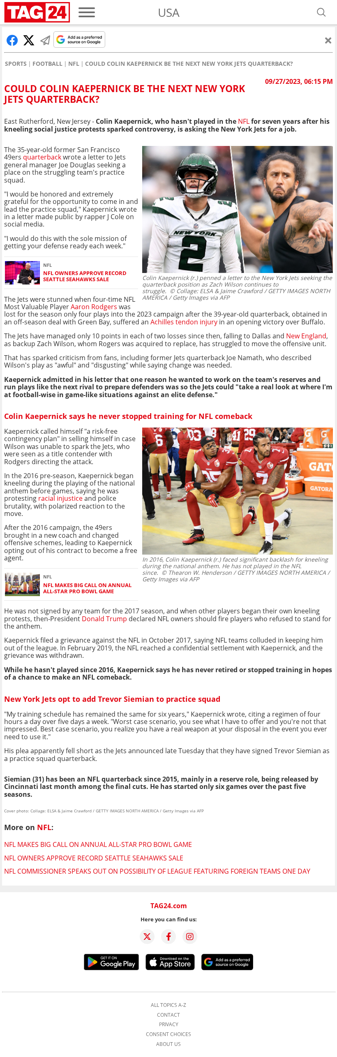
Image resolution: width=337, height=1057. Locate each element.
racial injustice (60, 498)
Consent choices (168, 1034)
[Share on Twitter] (29, 40)
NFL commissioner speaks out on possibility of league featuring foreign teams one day (157, 871)
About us (168, 1044)
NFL (73, 63)
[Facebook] (168, 936)
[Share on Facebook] (12, 40)
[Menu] (86, 12)
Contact (168, 1015)
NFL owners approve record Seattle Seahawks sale (85, 276)
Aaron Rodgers (94, 306)
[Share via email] (45, 40)
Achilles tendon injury (183, 321)
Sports (16, 63)
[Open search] (321, 12)
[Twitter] (147, 936)
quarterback (42, 157)
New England (306, 335)
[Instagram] (189, 936)
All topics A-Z (168, 1005)
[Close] (328, 40)
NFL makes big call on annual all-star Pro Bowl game (87, 588)
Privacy (168, 1024)
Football (47, 63)
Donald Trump (104, 618)
